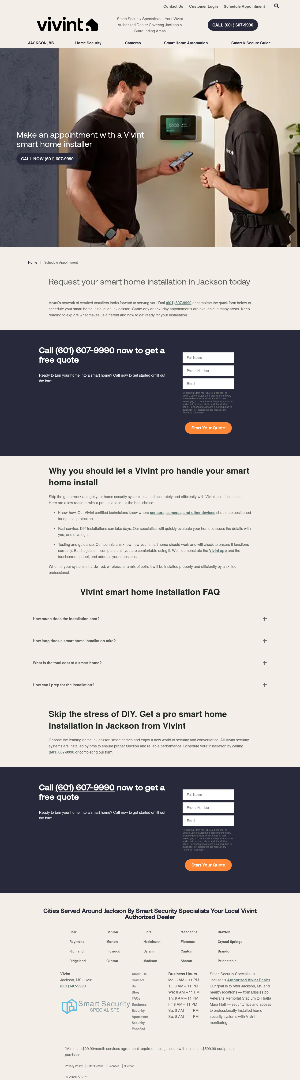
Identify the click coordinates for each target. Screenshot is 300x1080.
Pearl (73, 932)
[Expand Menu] (104, 43)
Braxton (224, 932)
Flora (147, 932)
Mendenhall (190, 932)
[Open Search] (276, 6)
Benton (112, 932)
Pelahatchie (227, 960)
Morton (112, 941)
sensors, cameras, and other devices (182, 512)
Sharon (186, 960)
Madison (150, 960)
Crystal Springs (230, 941)
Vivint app (218, 550)
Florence (188, 941)
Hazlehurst (152, 941)
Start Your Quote (208, 428)
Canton (186, 951)
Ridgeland (77, 960)
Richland (76, 951)
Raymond (77, 941)
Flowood (113, 951)
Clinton (112, 960)
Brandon (225, 951)
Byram (148, 951)
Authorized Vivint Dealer (248, 979)
